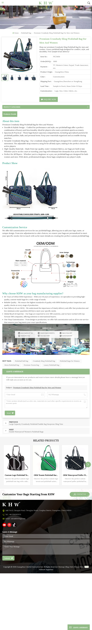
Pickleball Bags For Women (70, 361)
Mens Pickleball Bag (11, 365)
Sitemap (61, 567)
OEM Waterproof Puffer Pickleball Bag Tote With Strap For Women (75, 475)
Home (16, 33)
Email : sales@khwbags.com (15, 519)
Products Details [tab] (9, 114)
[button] (88, 464)
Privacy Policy (79, 567)
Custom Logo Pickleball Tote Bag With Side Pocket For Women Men (17, 475)
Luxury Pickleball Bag (51, 365)
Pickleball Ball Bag (21, 361)
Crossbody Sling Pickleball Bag (44, 361)
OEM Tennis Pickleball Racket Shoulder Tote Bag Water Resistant (46, 475)
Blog (67, 567)
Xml (71, 567)
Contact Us (81, 494)
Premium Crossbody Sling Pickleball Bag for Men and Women (37, 388)
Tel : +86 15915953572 (13, 514)
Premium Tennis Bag (31, 365)
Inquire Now (50, 99)
